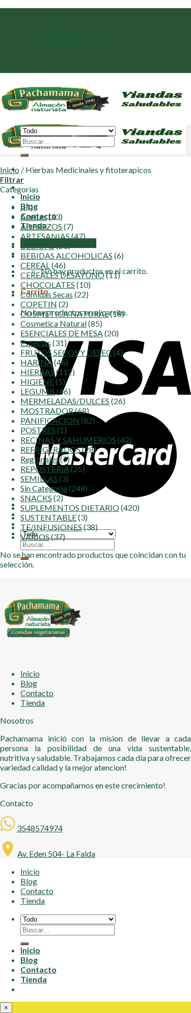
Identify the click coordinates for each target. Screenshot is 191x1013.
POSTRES (38, 430)
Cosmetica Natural (53, 323)
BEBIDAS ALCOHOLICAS (66, 255)
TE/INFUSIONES (51, 527)
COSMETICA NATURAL (64, 313)
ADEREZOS (41, 226)
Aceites (33, 216)
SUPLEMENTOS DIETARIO (69, 507)
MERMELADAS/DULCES (65, 401)
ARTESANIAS (45, 236)
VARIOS (34, 536)
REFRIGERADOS (50, 449)
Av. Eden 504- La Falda (56, 853)
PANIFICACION (49, 420)
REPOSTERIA (44, 469)
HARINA (36, 362)
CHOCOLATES (47, 284)
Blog (28, 683)
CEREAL (35, 265)
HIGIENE (37, 381)
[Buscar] (24, 155)
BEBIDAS (37, 246)
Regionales (39, 459)
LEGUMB (37, 391)
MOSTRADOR (46, 410)
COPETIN (38, 304)
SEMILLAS (39, 478)
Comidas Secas (46, 294)
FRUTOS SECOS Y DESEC (66, 352)
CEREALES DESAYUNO (62, 275)
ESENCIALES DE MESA (61, 333)
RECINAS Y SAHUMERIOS (68, 439)
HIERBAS (37, 372)
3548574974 (40, 828)
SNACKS (36, 498)
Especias (35, 343)
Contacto (36, 693)
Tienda (32, 702)
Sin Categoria (43, 488)
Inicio (30, 196)
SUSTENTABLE (48, 517)
